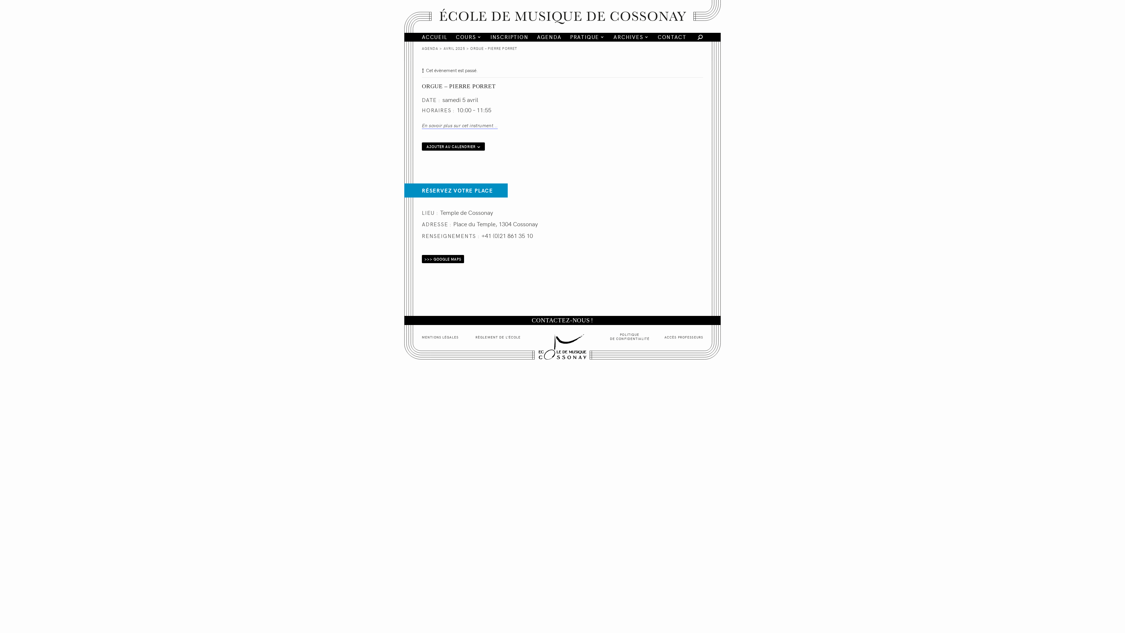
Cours (466, 37)
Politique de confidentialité (630, 336)
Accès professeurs (683, 337)
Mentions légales (440, 337)
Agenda (549, 37)
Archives (628, 37)
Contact (672, 37)
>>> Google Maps (443, 259)
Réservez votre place (457, 190)
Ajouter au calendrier (451, 146)
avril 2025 (454, 48)
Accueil (434, 37)
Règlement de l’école (498, 337)
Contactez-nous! (562, 320)
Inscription (509, 37)
